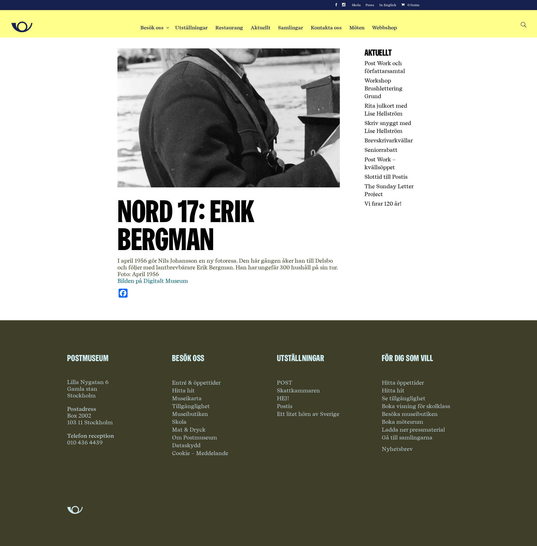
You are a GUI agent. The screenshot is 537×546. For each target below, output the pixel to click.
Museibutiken (190, 414)
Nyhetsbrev (397, 449)
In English (387, 5)
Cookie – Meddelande (200, 453)
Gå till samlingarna (407, 437)
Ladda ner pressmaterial (413, 429)
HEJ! (283, 398)
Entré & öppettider (196, 382)
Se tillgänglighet (403, 398)
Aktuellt (260, 27)
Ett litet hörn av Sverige (308, 414)
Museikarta (187, 398)
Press (370, 5)
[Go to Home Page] (21, 27)
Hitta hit (183, 390)
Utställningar (191, 27)
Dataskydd (186, 445)
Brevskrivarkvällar (388, 140)
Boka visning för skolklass (416, 406)
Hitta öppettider (403, 382)
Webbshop (384, 27)
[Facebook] (336, 5)
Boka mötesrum (402, 421)
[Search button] (523, 25)
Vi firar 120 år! (383, 203)
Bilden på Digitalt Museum (152, 280)
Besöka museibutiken (410, 414)
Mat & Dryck (189, 429)
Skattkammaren (298, 390)
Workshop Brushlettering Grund (383, 88)
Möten (356, 27)
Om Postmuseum (194, 437)
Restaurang (229, 27)
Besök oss (154, 27)
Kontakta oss (326, 27)
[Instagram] (343, 5)
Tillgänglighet (191, 406)
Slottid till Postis (386, 176)
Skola (356, 5)
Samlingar (290, 27)
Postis (284, 406)
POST (284, 382)
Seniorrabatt (380, 150)
